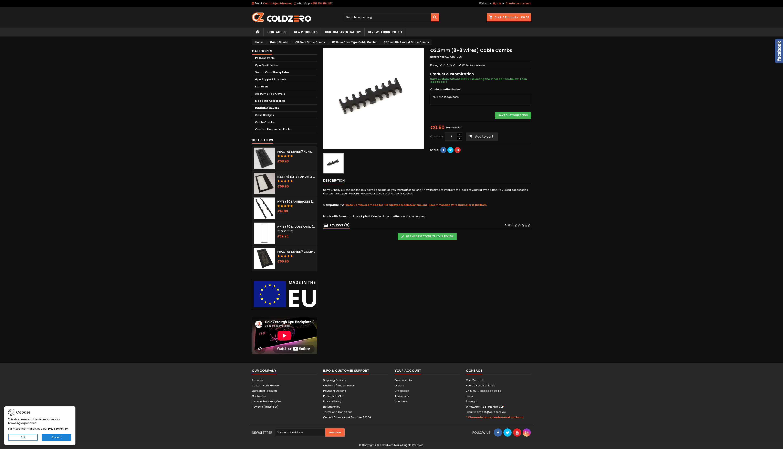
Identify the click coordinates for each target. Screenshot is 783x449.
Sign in (496, 3)
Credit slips (402, 391)
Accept (56, 437)
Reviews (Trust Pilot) (265, 407)
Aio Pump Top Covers (270, 94)
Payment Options (334, 391)
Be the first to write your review (429, 236)
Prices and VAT (333, 396)
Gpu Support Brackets (270, 79)
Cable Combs (264, 122)
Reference (437, 57)
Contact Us (276, 32)
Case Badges (264, 115)
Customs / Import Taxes (339, 385)
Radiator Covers (267, 108)
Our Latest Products (265, 391)
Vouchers (401, 401)
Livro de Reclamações (266, 401)
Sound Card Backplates (272, 72)
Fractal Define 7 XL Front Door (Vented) (296, 151)
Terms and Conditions (337, 412)
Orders (399, 385)
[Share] (443, 150)
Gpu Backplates (266, 65)
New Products (305, 32)
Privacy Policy (332, 401)
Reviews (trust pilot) (385, 32)
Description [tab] (334, 180)
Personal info (403, 380)
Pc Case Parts (264, 58)
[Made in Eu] (284, 294)
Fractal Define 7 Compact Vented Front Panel (296, 251)
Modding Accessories (270, 101)
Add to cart (481, 136)
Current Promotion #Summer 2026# (347, 417)
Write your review (473, 65)
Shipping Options (334, 380)
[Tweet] (450, 150)
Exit (23, 437)
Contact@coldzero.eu (277, 3)
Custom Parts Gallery (343, 32)
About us (257, 380)
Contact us (259, 396)
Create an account (518, 3)
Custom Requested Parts (273, 129)
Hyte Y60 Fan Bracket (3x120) (296, 201)
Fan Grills (261, 86)
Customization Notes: (445, 89)
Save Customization (513, 115)
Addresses (402, 396)
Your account (408, 370)
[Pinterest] (458, 150)
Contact (474, 370)
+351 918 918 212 (321, 3)
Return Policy (331, 407)
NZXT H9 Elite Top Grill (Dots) (296, 176)
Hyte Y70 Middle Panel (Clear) (296, 226)
